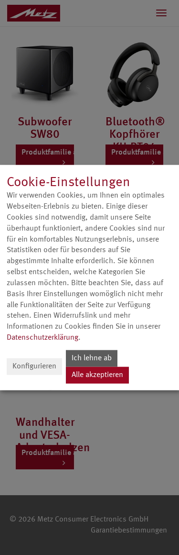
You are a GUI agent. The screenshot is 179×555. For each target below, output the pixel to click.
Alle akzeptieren (97, 375)
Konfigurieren (34, 366)
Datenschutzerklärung (42, 338)
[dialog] (89, 277)
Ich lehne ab (92, 358)
